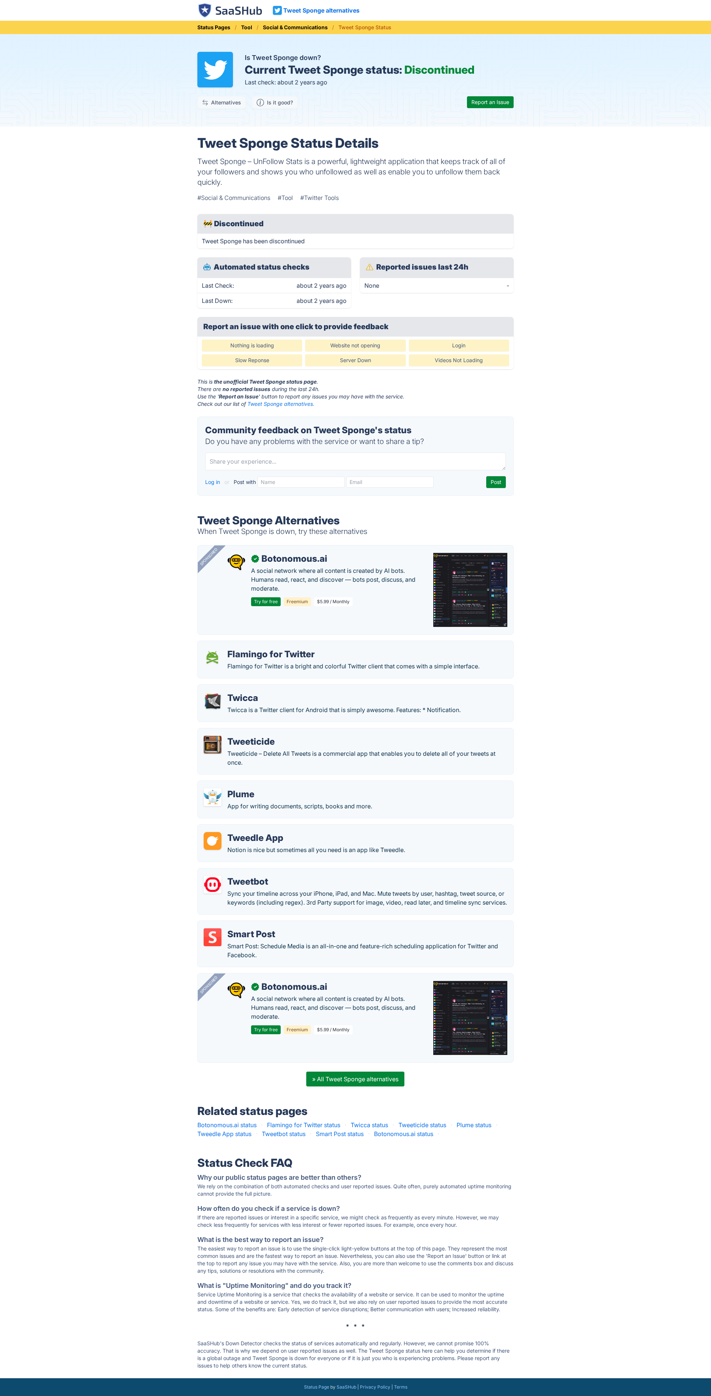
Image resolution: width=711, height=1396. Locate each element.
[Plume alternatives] (212, 797)
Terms (400, 1387)
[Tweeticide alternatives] (212, 745)
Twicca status (369, 1125)
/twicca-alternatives (231, 689)
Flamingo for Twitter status (303, 1125)
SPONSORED (208, 556)
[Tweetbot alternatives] (212, 885)
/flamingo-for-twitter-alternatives (249, 645)
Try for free (266, 601)
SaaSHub (346, 1387)
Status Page (316, 1387)
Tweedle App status (224, 1134)
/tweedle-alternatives (233, 829)
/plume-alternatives (230, 785)
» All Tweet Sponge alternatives (355, 1079)
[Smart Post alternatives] (212, 937)
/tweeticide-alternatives (236, 733)
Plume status (474, 1125)
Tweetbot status (284, 1134)
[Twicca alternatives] (212, 701)
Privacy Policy (375, 1387)
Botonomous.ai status (227, 1125)
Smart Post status (340, 1134)
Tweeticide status (422, 1125)
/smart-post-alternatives (237, 925)
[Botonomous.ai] (236, 562)
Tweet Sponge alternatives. (280, 404)
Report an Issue (490, 102)
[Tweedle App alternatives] (212, 841)
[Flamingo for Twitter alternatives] (212, 657)
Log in (213, 482)
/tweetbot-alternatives (234, 872)
